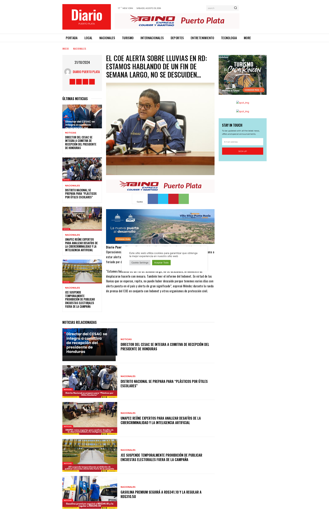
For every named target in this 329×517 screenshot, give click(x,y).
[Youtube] (92, 82)
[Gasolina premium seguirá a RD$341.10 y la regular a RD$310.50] (89, 492)
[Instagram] (79, 82)
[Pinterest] (173, 199)
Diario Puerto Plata (86, 71)
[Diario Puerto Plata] (68, 71)
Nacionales (79, 48)
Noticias (70, 133)
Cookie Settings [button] (139, 262)
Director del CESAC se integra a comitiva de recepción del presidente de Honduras (80, 142)
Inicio (65, 48)
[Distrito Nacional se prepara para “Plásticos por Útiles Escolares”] (82, 169)
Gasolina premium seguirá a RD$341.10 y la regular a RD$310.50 (161, 494)
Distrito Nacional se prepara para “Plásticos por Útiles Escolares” (81, 193)
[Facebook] (72, 82)
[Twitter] (85, 82)
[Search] (235, 8)
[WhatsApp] (184, 199)
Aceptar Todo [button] (161, 262)
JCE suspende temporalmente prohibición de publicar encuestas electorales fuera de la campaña (80, 299)
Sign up (242, 151)
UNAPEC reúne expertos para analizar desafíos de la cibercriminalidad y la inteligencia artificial (81, 244)
